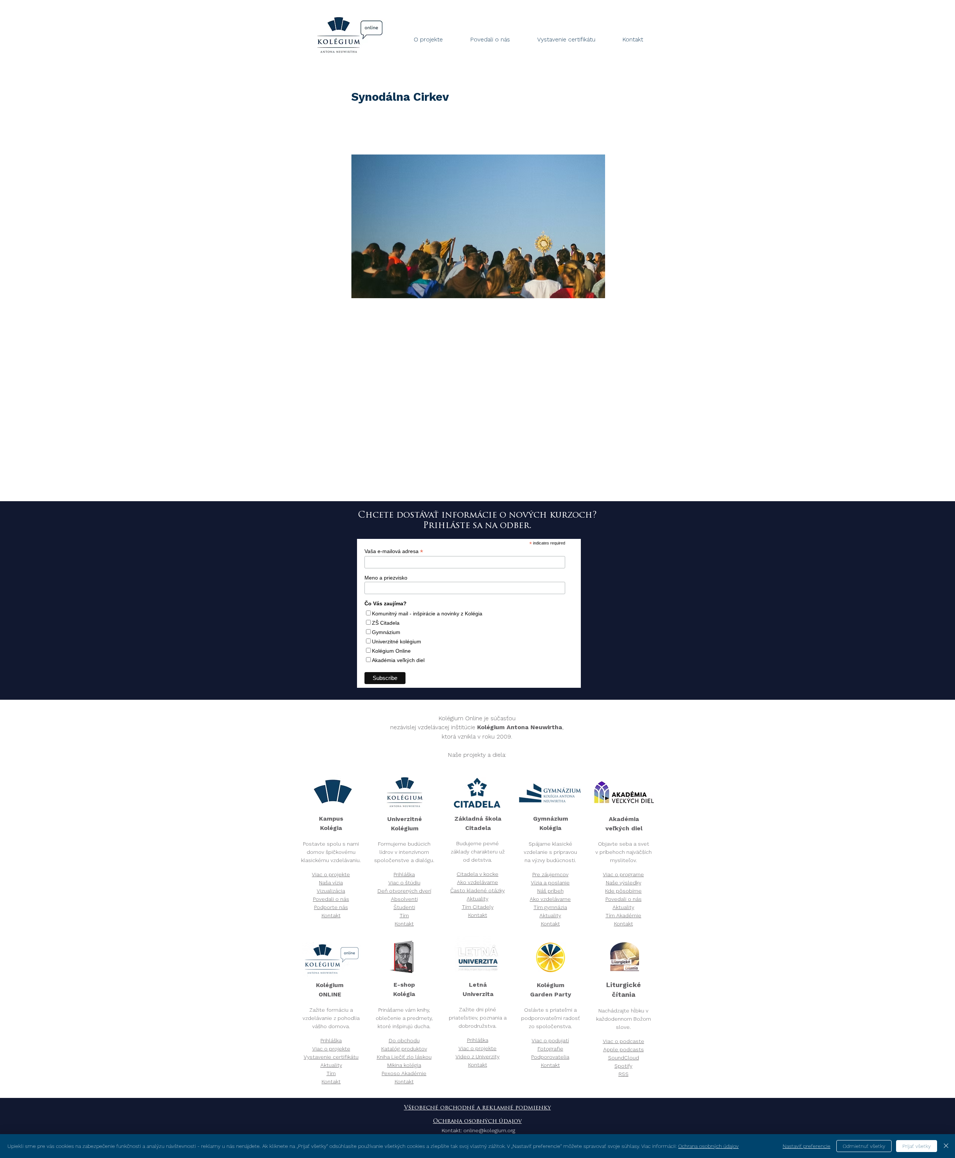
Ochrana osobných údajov (477, 1121)
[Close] (946, 1146)
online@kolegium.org (489, 1130)
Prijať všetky (916, 1146)
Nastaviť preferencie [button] (806, 1146)
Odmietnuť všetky (864, 1146)
